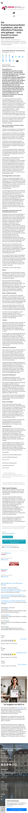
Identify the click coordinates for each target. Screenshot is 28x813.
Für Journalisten (4, 789)
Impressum (3, 809)
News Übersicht (8, 537)
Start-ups (3, 774)
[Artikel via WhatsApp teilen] (16, 57)
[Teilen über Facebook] (3, 57)
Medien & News (4, 784)
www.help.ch (20, 707)
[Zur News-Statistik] (17, 61)
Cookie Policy (10, 806)
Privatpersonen (4, 775)
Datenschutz (4, 810)
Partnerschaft (4, 786)
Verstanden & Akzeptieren (16, 809)
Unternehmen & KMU (6, 771)
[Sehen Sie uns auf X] (11, 583)
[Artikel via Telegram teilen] (19, 57)
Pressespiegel (4, 785)
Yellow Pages (4, 788)
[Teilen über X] (6, 57)
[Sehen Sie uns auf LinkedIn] (3, 584)
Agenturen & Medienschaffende (8, 773)
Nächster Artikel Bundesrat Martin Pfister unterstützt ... (14, 541)
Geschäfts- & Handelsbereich (12, 39)
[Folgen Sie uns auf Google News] (22, 57)
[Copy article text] (3, 61)
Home (2, 39)
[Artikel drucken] (12, 57)
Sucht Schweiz (7, 547)
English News (4, 777)
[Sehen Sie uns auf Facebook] (4, 583)
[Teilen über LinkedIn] (9, 57)
